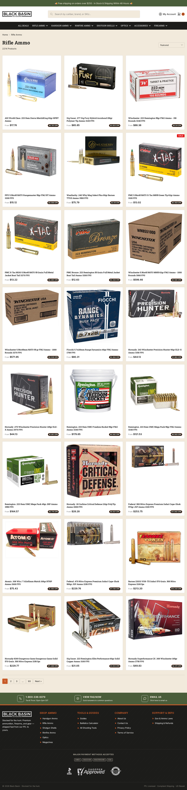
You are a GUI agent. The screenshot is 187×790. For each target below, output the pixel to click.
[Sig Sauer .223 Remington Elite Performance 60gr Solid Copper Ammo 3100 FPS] (93, 623)
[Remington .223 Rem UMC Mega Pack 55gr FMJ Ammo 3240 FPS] (155, 394)
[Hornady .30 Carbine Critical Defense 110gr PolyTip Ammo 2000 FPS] (93, 471)
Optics (124, 25)
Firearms (159, 25)
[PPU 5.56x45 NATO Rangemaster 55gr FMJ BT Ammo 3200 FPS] (31, 162)
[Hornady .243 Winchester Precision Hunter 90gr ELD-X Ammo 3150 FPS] (155, 303)
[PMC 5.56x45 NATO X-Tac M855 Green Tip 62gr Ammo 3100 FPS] (155, 162)
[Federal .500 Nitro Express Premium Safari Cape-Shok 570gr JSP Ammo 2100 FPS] (155, 457)
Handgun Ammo (60, 25)
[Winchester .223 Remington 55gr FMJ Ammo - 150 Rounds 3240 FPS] (155, 85)
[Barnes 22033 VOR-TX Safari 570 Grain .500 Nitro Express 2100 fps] (155, 548)
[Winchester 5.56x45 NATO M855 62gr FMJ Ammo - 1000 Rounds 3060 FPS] (155, 238)
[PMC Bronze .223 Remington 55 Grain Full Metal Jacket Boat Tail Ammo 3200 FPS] (93, 239)
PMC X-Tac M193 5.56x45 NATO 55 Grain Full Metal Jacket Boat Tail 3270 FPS (29, 274)
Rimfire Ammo (82, 25)
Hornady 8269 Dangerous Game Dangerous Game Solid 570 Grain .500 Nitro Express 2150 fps (31, 660)
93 (29, 681)
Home (5, 34)
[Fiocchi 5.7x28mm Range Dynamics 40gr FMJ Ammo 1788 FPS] (93, 316)
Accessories (141, 25)
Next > (38, 681)
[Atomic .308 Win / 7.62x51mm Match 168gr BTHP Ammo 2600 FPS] (31, 539)
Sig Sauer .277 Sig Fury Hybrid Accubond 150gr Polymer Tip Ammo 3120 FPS (89, 119)
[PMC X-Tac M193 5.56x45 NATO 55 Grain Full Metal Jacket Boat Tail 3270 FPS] (31, 234)
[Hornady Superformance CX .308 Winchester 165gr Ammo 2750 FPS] (155, 619)
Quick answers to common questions (97, 700)
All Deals (23, 25)
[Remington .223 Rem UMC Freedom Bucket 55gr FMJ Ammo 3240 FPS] (93, 391)
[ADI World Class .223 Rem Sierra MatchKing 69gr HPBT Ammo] (31, 85)
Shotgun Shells (106, 25)
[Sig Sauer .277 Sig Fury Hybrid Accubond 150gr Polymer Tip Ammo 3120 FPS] (93, 77)
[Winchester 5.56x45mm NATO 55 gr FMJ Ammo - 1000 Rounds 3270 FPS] (31, 307)
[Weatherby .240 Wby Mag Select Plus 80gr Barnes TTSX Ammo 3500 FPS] (93, 150)
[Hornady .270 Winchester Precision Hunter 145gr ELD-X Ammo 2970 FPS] (31, 394)
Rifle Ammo (38, 25)
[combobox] (97, 14)
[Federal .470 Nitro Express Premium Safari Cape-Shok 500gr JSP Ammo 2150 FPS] (93, 533)
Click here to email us (158, 700)
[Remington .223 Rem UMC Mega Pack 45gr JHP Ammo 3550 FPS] (31, 471)
